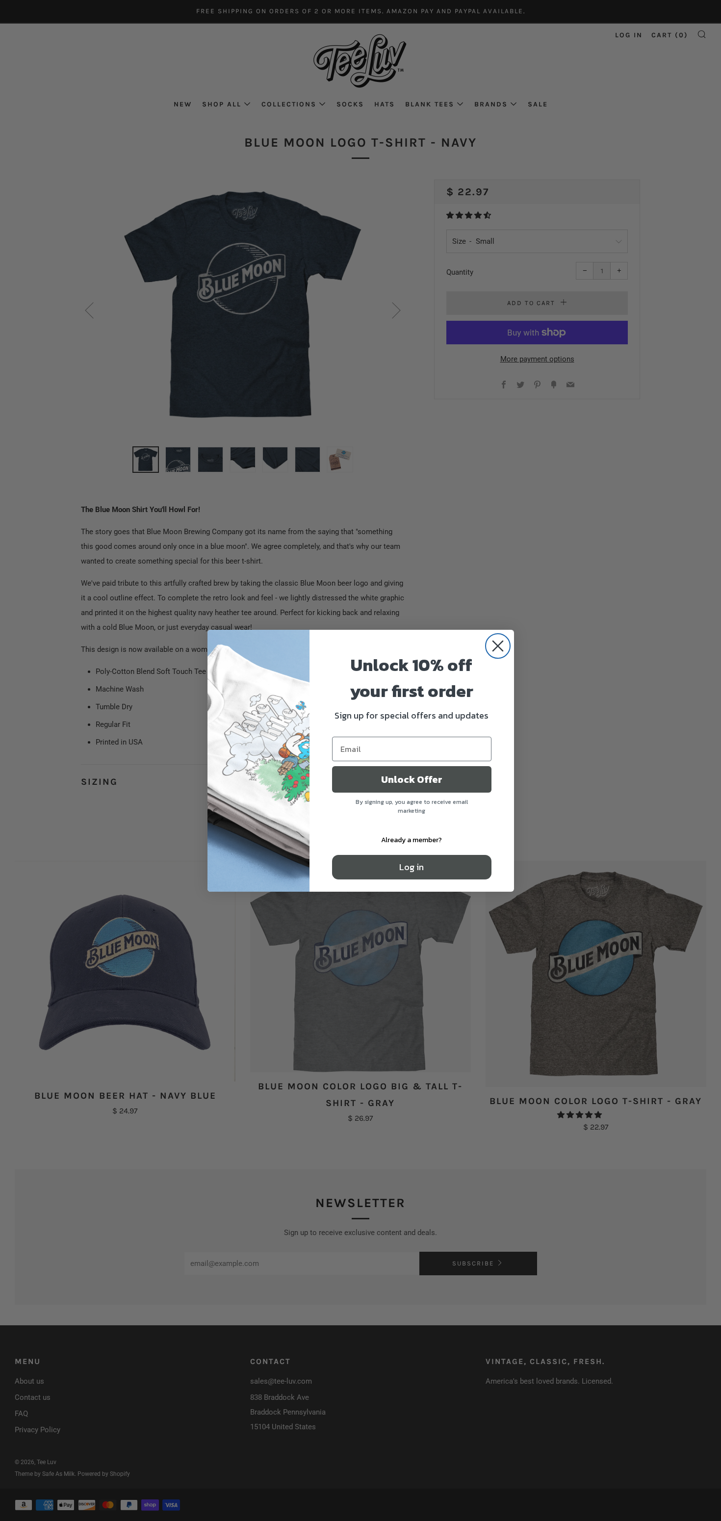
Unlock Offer (411, 779)
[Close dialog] (498, 646)
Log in (411, 867)
